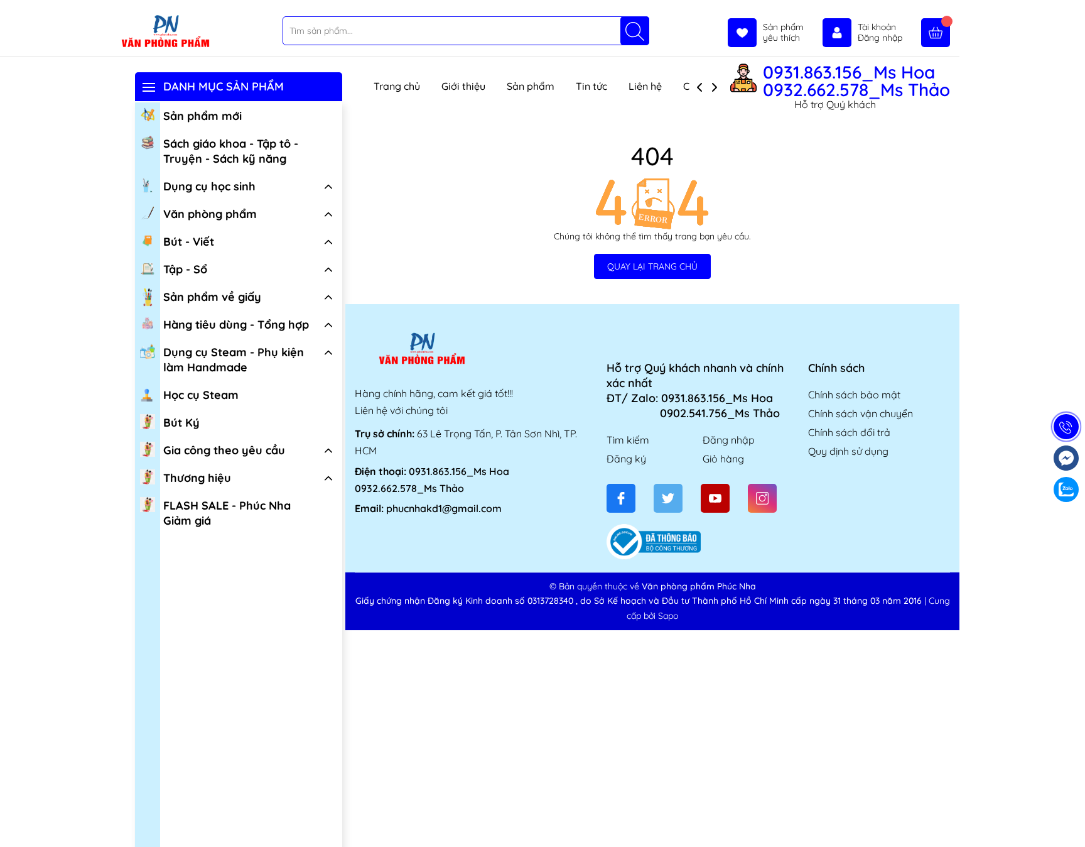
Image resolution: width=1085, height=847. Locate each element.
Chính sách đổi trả (849, 432)
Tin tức (591, 86)
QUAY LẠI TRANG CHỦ (652, 266)
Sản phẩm (530, 86)
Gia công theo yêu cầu (224, 450)
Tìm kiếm (628, 440)
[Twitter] (668, 498)
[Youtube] (715, 498)
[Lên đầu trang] (1071, 817)
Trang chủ (397, 86)
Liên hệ (645, 86)
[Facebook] (621, 498)
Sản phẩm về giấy (212, 297)
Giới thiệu (463, 86)
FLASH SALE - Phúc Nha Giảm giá (227, 513)
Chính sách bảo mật (854, 394)
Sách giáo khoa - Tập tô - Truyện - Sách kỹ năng (230, 151)
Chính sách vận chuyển (860, 413)
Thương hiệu (197, 478)
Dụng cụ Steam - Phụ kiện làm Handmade (233, 359)
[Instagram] (762, 498)
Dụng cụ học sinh (209, 186)
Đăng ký (626, 458)
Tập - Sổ (185, 269)
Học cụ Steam (201, 395)
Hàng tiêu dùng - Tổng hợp (236, 324)
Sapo (668, 615)
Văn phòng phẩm (210, 214)
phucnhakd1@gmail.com (444, 508)
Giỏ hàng (723, 458)
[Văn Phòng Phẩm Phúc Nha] (165, 32)
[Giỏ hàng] (935, 32)
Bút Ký (181, 422)
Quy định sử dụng (848, 451)
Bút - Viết (188, 241)
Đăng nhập (729, 440)
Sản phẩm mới (202, 116)
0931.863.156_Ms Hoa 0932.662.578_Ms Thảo (856, 81)
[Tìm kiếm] (634, 30)
